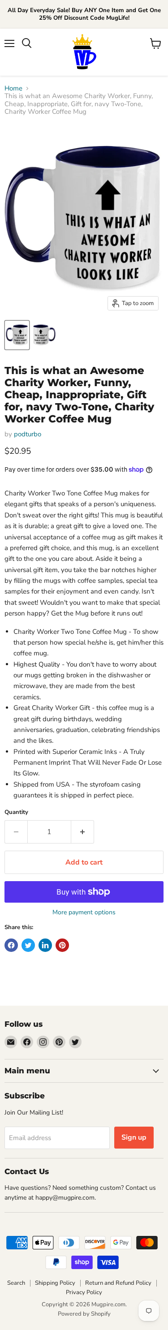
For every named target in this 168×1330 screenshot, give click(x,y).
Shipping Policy (55, 1283)
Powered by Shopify (84, 1314)
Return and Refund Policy (118, 1283)
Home (13, 88)
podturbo (27, 434)
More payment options (84, 912)
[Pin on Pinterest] (62, 945)
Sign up (133, 1137)
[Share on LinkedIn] (45, 945)
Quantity (16, 812)
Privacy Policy (84, 1292)
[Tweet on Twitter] (28, 945)
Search (16, 1283)
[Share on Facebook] (11, 945)
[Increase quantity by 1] (82, 832)
